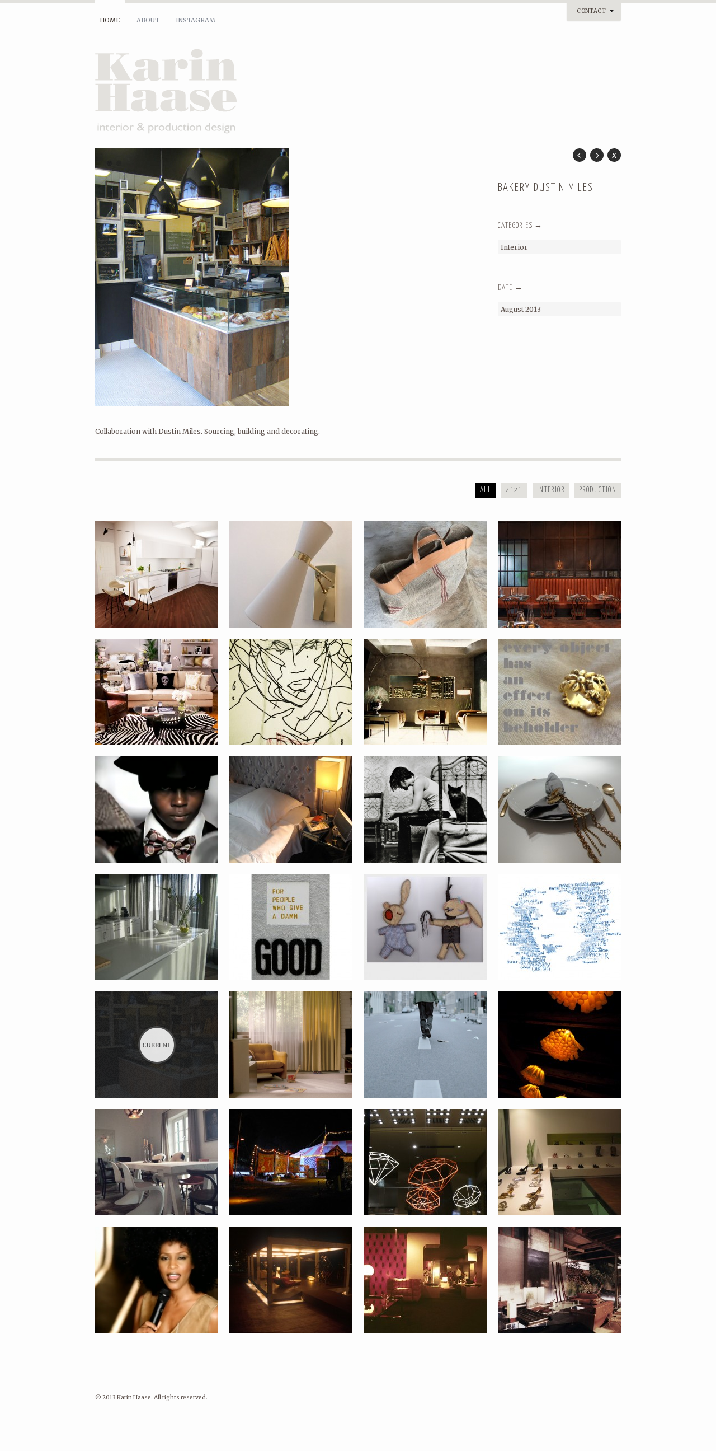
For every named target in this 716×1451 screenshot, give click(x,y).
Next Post (597, 155)
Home (110, 20)
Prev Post (579, 155)
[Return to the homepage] (229, 93)
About (147, 20)
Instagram (195, 20)
